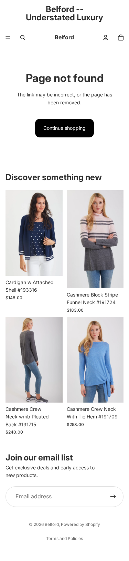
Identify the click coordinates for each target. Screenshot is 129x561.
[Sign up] (113, 496)
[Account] (105, 37)
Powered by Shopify (80, 524)
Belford (52, 524)
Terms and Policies (64, 538)
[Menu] (8, 37)
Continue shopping (64, 128)
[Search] (22, 37)
